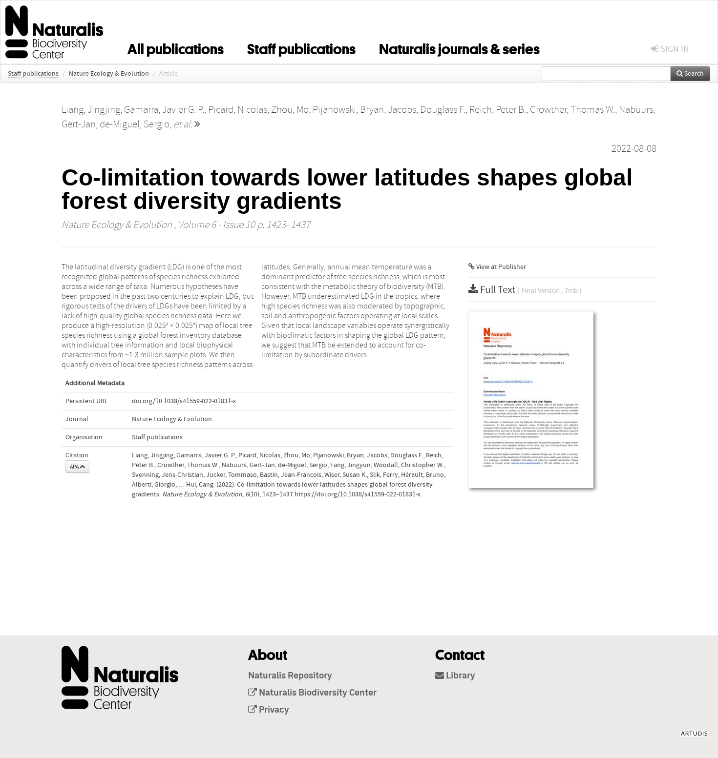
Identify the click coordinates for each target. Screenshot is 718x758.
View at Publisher (500, 267)
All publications (175, 47)
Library (459, 676)
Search (693, 74)
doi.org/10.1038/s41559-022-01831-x (184, 401)
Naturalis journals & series (459, 47)
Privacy (273, 710)
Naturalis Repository (290, 676)
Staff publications (301, 47)
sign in (673, 49)
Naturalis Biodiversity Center (317, 693)
